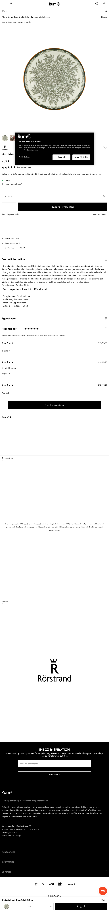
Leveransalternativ (99, 214)
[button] (54, 196)
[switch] (54, 259)
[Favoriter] (97, 4)
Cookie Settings (24, 157)
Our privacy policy (32, 150)
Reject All (61, 157)
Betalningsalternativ (10, 214)
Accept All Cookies (81, 157)
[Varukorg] (104, 4)
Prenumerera (54, 774)
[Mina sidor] (11, 4)
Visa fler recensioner (54, 405)
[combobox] (54, 196)
